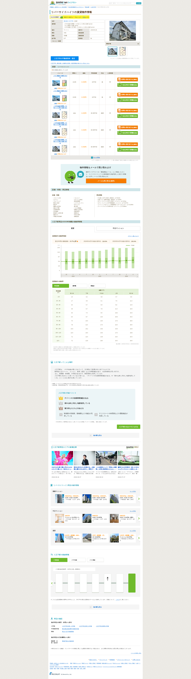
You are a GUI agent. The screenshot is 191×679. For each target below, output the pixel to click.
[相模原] (71, 583)
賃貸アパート (85, 663)
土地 (137, 663)
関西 (72, 668)
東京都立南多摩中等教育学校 (70, 629)
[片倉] (119, 583)
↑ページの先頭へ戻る (136, 653)
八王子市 (93, 7)
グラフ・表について (133, 236)
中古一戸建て (132, 663)
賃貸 (84, 17)
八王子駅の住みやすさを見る (128, 427)
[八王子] (131, 583)
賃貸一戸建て (92, 663)
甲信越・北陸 (63, 668)
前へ (52, 583)
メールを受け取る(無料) (106, 181)
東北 (55, 668)
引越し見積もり (82, 666)
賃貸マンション (77, 663)
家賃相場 (99, 663)
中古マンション (116, 663)
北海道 (51, 668)
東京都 (87, 7)
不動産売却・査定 (68, 666)
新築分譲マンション (107, 663)
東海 (69, 668)
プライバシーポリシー (123, 659)
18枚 (55, 88)
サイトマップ (103, 659)
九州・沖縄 (82, 668)
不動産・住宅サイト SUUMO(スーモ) (59, 663)
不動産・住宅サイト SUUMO (58, 7)
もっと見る (133, 491)
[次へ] (138, 499)
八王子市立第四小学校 (102, 626)
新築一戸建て (124, 663)
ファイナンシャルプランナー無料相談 (112, 666)
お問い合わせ (136, 659)
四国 (75, 668)
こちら (118, 599)
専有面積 (56, 286)
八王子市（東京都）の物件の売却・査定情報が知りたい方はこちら (70, 63)
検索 (139, 3)
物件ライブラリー (97, 666)
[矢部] (59, 583)
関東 (58, 668)
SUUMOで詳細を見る (127, 85)
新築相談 (75, 666)
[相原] (95, 583)
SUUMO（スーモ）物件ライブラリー (63, 3)
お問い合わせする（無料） (127, 79)
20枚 (55, 120)
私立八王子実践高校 (68, 631)
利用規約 (112, 659)
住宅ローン (90, 666)
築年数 (74, 286)
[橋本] (83, 583)
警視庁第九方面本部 (68, 641)
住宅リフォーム (59, 666)
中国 (78, 668)
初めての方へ (93, 659)
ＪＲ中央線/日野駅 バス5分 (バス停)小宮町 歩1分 (60, 107)
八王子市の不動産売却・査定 (64, 58)
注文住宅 (52, 666)
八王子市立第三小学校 (85, 626)
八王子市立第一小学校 (68, 626)
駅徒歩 (92, 286)
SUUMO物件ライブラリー (76, 7)
